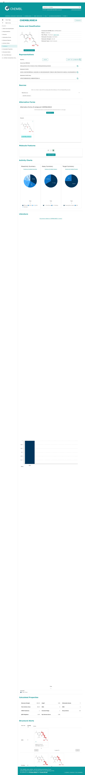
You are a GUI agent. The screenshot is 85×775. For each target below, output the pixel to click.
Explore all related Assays (51, 169)
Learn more (56, 34)
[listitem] (9, 20)
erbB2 (51, 9)
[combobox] (61, 7)
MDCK (56, 9)
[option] (9, 28)
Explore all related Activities (30, 169)
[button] (33, 121)
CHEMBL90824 (26, 136)
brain (54, 9)
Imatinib (48, 9)
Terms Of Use (43, 772)
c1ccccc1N (59, 9)
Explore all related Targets (71, 169)
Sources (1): (25, 92)
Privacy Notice (33, 772)
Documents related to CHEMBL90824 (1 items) (51, 218)
